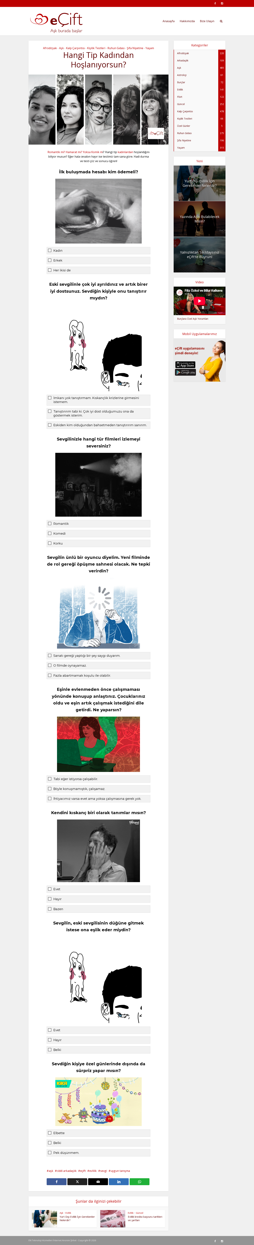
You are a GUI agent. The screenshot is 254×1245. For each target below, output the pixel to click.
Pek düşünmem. (66, 1153)
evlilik (93, 1171)
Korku (58, 543)
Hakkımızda (187, 21)
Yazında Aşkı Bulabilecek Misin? (199, 218)
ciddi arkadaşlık (67, 1171)
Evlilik (68, 1212)
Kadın (58, 251)
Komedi (59, 533)
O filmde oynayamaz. (69, 665)
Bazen (58, 909)
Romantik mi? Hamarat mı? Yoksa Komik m (75, 152)
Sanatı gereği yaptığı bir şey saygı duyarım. (86, 656)
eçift (83, 1171)
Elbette (59, 1133)
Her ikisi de (62, 270)
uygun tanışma (120, 1171)
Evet (56, 889)
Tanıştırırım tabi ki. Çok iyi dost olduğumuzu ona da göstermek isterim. (93, 413)
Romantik (61, 524)
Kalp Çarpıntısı (75, 48)
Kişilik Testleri (96, 48)
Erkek (57, 260)
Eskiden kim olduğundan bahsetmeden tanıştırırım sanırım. (100, 425)
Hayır (57, 899)
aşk (51, 1171)
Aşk (61, 48)
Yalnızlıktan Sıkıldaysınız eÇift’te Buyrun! (199, 254)
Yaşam (149, 48)
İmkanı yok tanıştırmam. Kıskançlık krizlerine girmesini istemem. (96, 400)
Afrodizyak (50, 48)
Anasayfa (169, 21)
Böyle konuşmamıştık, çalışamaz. (79, 789)
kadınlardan (125, 152)
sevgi (103, 1171)
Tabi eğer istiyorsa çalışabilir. (75, 779)
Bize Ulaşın (207, 21)
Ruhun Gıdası (116, 48)
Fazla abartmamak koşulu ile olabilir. (82, 676)
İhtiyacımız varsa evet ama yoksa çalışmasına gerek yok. (97, 799)
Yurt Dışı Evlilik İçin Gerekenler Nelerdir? (200, 183)
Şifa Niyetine (135, 48)
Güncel (139, 1212)
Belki (57, 1050)
